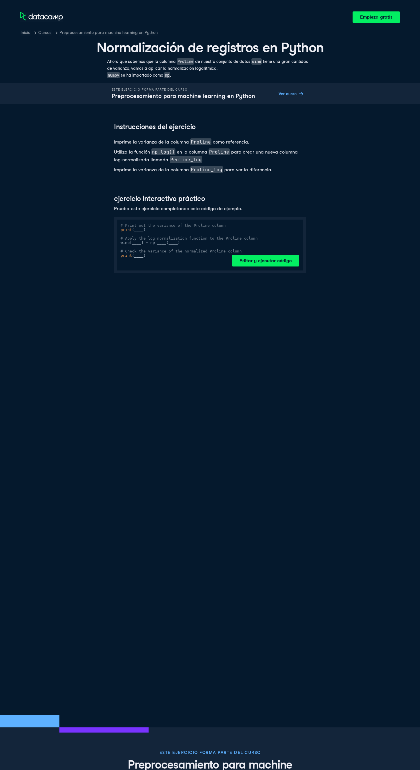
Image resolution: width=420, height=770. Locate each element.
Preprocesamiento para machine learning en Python (108, 32)
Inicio (25, 32)
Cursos (44, 32)
